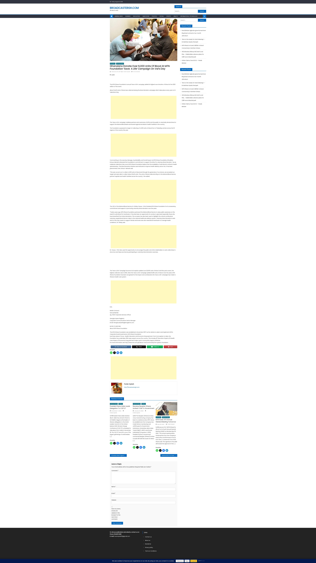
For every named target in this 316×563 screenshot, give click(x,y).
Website (114, 500)
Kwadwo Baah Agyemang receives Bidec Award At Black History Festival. (119, 455)
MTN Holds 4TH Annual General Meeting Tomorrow (166, 421)
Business (127, 16)
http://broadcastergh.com (131, 387)
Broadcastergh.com (124, 8)
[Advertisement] (143, 107)
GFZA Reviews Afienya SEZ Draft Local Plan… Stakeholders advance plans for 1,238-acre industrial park (193, 54)
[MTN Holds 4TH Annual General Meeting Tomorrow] (166, 409)
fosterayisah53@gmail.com (122, 536)
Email (113, 493)
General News (119, 16)
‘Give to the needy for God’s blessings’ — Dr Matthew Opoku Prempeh (193, 40)
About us (147, 540)
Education (136, 16)
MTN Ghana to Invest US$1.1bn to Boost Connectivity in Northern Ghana (193, 47)
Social (162, 16)
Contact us (148, 537)
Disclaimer (148, 544)
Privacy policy (149, 547)
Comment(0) (136, 71)
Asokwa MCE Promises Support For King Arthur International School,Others (169, 455)
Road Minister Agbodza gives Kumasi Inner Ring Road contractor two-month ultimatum (194, 33)
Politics (154, 16)
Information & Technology (189, 16)
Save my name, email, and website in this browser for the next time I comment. (116, 514)
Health (176, 16)
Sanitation (146, 16)
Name (114, 486)
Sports (168, 16)
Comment (115, 470)
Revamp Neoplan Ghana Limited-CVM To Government (143, 407)
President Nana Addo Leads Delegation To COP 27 (120, 407)
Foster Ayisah (126, 71)
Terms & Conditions (151, 551)
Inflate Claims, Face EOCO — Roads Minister (192, 62)
